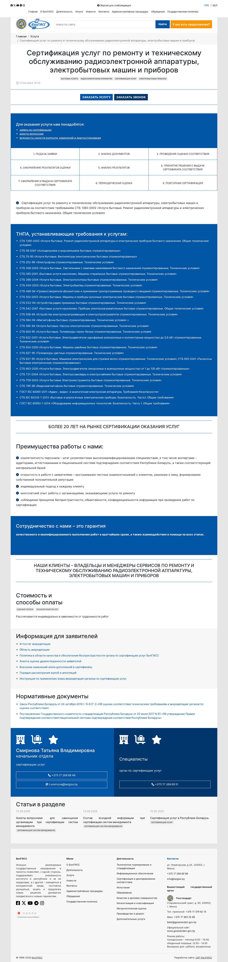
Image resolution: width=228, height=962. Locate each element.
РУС (206, 5)
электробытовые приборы (152, 79)
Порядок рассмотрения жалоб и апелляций (48, 672)
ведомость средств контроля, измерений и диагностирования (60, 138)
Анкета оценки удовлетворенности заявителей (50, 661)
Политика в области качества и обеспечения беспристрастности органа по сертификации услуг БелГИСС (89, 655)
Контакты (104, 11)
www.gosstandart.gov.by (181, 930)
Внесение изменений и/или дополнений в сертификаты (56, 667)
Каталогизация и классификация (135, 903)
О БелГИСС (46, 11)
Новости (91, 11)
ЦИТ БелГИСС (204, 957)
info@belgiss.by (176, 878)
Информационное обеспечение (135, 873)
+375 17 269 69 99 (177, 873)
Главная (32, 11)
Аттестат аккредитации (35, 644)
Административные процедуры (130, 11)
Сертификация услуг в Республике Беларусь (179, 818)
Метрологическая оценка (131, 908)
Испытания (123, 887)
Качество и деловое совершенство (137, 898)
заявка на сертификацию (36, 130)
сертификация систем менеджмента (36, 830)
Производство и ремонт (130, 913)
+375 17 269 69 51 (166, 784)
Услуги (79, 11)
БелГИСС (37, 957)
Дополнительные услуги (131, 919)
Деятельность (64, 11)
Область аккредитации (35, 649)
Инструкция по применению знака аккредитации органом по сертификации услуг (73, 678)
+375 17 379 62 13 (196, 911)
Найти (163, 24)
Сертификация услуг (125, 79)
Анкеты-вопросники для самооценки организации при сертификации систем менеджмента (47, 822)
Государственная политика (182, 11)
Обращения (158, 11)
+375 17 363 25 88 (184, 917)
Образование (124, 892)
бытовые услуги (69, 79)
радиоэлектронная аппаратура (96, 79)
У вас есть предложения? (191, 24)
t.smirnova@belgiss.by (63, 784)
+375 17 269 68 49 (63, 775)
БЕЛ (215, 5)
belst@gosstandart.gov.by (181, 922)
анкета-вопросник (32, 133)
